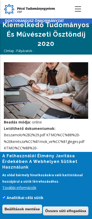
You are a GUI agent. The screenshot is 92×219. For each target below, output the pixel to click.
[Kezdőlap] (29, 8)
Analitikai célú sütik (25, 197)
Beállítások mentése (22, 209)
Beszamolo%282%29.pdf (24, 134)
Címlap (9, 51)
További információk (19, 187)
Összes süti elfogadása (65, 211)
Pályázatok (24, 51)
